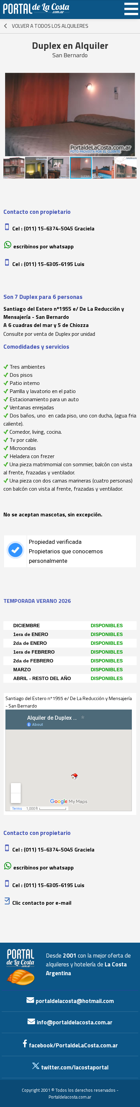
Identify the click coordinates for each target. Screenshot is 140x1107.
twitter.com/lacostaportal (74, 1067)
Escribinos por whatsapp (43, 246)
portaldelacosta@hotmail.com (74, 1001)
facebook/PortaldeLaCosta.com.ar (73, 1045)
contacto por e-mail (46, 903)
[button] (9, 114)
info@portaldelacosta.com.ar (73, 1022)
